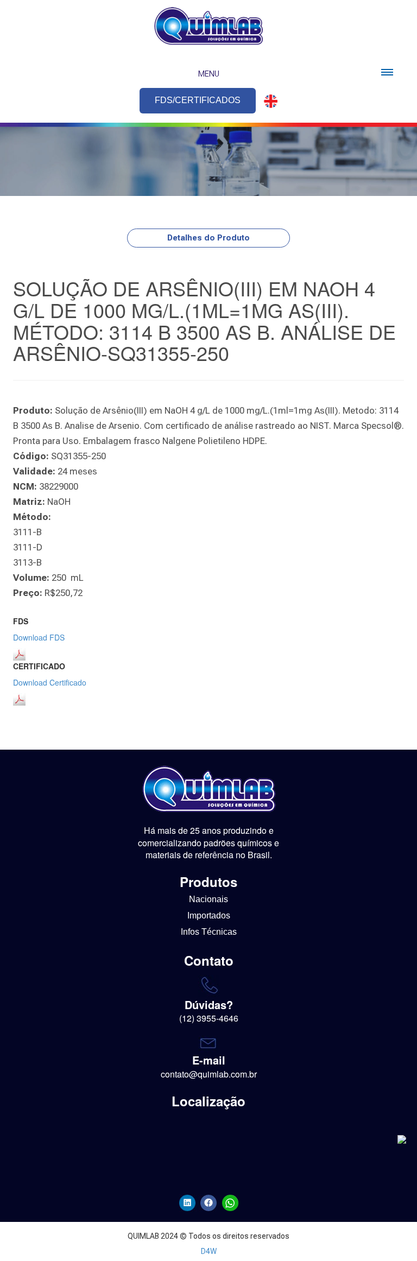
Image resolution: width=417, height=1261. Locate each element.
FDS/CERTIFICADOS (198, 100)
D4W (209, 1251)
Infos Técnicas (209, 931)
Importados (208, 915)
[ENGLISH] (267, 101)
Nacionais (208, 899)
